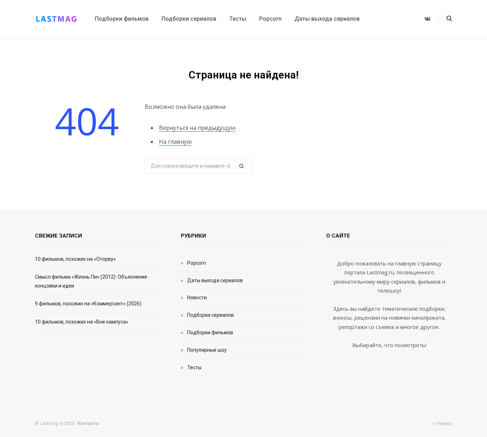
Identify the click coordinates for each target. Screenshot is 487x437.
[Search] (445, 18)
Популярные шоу (207, 350)
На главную (175, 142)
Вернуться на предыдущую (197, 128)
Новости (197, 297)
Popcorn (196, 263)
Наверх (444, 423)
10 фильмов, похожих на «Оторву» (75, 259)
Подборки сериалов (210, 315)
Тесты (194, 367)
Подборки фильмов (210, 332)
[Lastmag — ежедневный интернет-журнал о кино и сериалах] (56, 19)
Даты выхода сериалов (215, 280)
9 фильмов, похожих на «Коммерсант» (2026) (88, 303)
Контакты (88, 423)
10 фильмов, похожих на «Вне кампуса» (81, 322)
